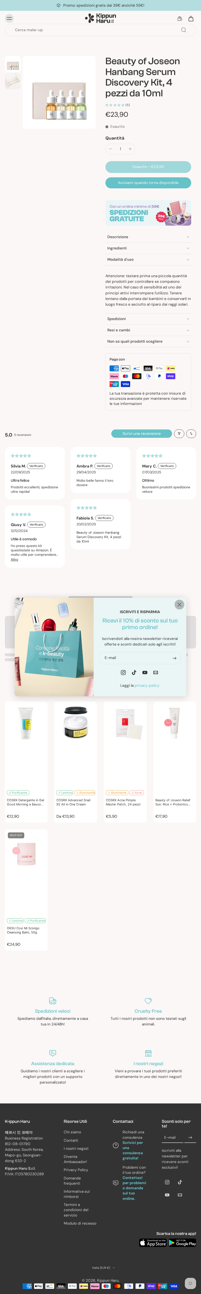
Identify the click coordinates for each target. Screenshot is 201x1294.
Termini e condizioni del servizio (76, 1209)
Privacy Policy (76, 1169)
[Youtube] (167, 1195)
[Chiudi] (179, 604)
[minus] (110, 149)
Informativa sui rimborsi (77, 1194)
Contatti (71, 1140)
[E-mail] (180, 1195)
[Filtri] (179, 433)
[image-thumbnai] (13, 64)
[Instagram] (167, 1182)
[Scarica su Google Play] (182, 1243)
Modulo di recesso (80, 1223)
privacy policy (147, 685)
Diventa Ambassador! (75, 1159)
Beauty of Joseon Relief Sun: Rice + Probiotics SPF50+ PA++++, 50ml (172, 802)
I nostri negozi (76, 1148)
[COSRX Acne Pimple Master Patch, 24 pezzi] (125, 744)
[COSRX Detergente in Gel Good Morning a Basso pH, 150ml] (26, 744)
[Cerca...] (183, 29)
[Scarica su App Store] (153, 1243)
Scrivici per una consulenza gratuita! (133, 1150)
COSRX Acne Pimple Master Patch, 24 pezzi (123, 802)
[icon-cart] (190, 18)
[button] (148, 167)
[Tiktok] (180, 1182)
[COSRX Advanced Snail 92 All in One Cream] (75, 744)
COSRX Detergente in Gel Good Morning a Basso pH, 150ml (25, 802)
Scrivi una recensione (142, 433)
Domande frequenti (72, 1181)
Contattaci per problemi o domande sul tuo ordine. (134, 1188)
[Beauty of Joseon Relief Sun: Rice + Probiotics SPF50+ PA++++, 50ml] (174, 744)
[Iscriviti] (190, 1138)
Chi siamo (72, 1132)
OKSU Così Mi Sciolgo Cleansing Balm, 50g (23, 930)
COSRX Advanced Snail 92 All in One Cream (73, 802)
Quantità (114, 138)
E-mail (170, 1137)
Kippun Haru (108, 1280)
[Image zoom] (59, 92)
